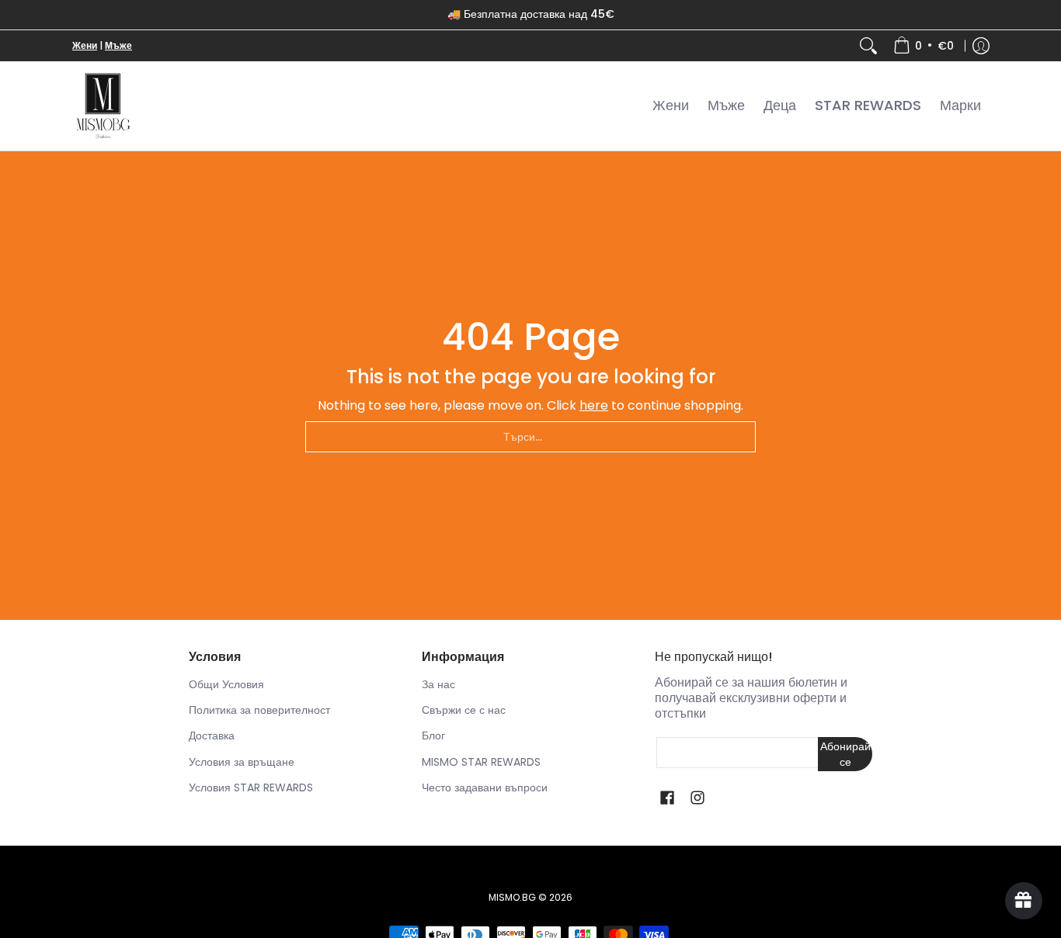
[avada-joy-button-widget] (1023, 900)
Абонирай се (845, 754)
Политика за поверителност (259, 710)
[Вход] (981, 45)
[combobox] (530, 436)
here (593, 405)
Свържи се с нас (464, 710)
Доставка (212, 735)
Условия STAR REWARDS (251, 787)
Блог (433, 735)
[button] (667, 798)
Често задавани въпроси (485, 787)
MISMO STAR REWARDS (481, 762)
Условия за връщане (241, 762)
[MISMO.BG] (103, 106)
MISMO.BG (512, 897)
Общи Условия (226, 684)
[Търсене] (868, 45)
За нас (438, 684)
